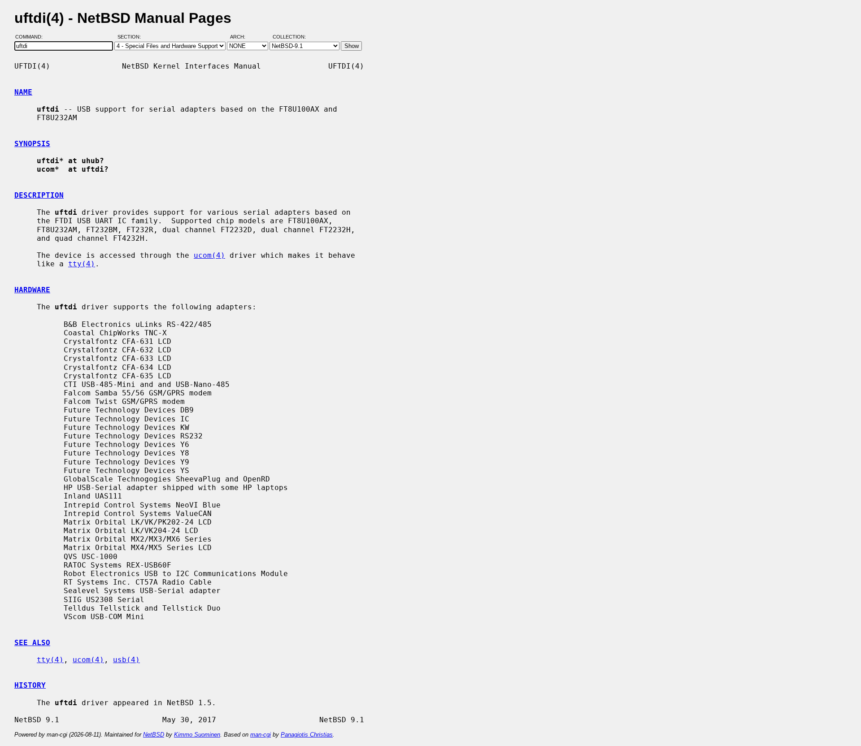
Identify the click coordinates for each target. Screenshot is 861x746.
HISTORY (30, 685)
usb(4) (126, 659)
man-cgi (260, 734)
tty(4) (81, 264)
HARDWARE (32, 290)
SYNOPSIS (32, 143)
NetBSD (153, 734)
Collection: (289, 37)
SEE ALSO (32, 642)
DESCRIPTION (39, 195)
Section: (131, 37)
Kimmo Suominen (197, 734)
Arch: (241, 37)
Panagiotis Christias (307, 734)
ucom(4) (209, 255)
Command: (31, 37)
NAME (23, 92)
